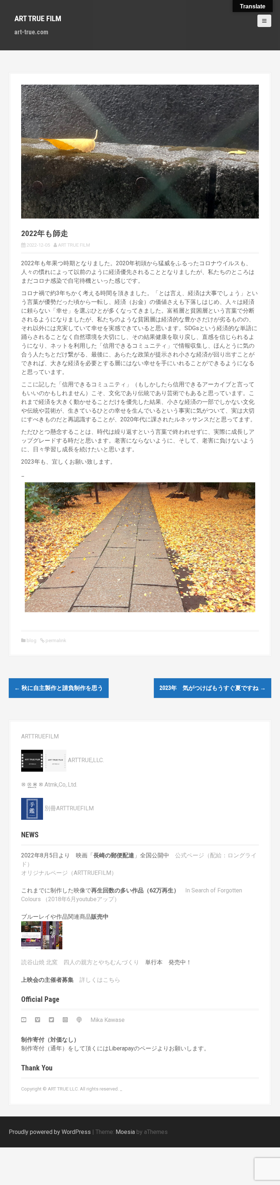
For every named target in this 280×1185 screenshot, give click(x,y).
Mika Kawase (107, 1019)
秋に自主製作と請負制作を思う (58, 687)
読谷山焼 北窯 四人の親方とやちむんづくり (80, 962)
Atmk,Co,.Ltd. (60, 784)
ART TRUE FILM (37, 18)
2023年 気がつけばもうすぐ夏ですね (212, 687)
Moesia (125, 1131)
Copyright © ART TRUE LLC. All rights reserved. (70, 1089)
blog (31, 640)
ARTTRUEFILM (40, 736)
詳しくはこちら (99, 979)
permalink (55, 640)
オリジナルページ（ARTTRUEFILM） (69, 872)
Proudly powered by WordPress (50, 1131)
